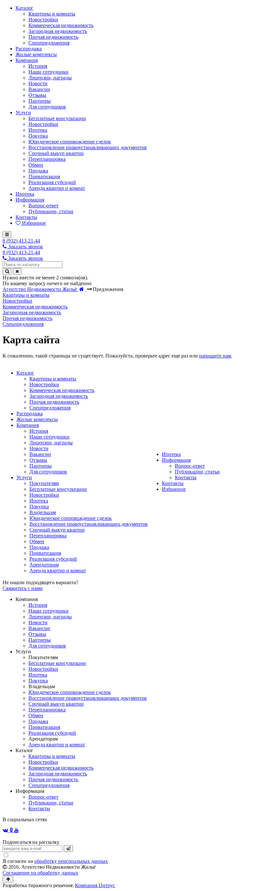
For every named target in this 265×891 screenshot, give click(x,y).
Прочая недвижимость (54, 402)
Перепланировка (48, 535)
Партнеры (40, 466)
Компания (27, 425)
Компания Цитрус (95, 885)
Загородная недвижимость (58, 396)
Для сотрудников (48, 471)
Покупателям (44, 483)
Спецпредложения (49, 407)
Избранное (174, 489)
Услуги (24, 477)
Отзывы (38, 460)
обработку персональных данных (71, 861)
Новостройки (44, 384)
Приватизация (45, 553)
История (38, 431)
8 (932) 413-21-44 (21, 240)
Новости (38, 448)
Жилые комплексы (37, 419)
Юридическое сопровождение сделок (70, 518)
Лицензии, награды (51, 442)
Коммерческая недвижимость (61, 390)
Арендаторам (44, 564)
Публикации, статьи (197, 471)
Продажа (39, 547)
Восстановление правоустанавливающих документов (88, 524)
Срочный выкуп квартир (57, 530)
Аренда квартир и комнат (57, 570)
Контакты (185, 477)
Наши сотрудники (49, 437)
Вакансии (40, 454)
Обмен (36, 541)
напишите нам (215, 355)
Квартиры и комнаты (52, 378)
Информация (176, 460)
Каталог (25, 373)
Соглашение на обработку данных (40, 872)
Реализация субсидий (53, 559)
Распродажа (29, 413)
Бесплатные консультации (58, 489)
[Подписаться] (68, 848)
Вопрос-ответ (190, 466)
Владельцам (42, 512)
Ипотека (38, 500)
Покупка (39, 506)
